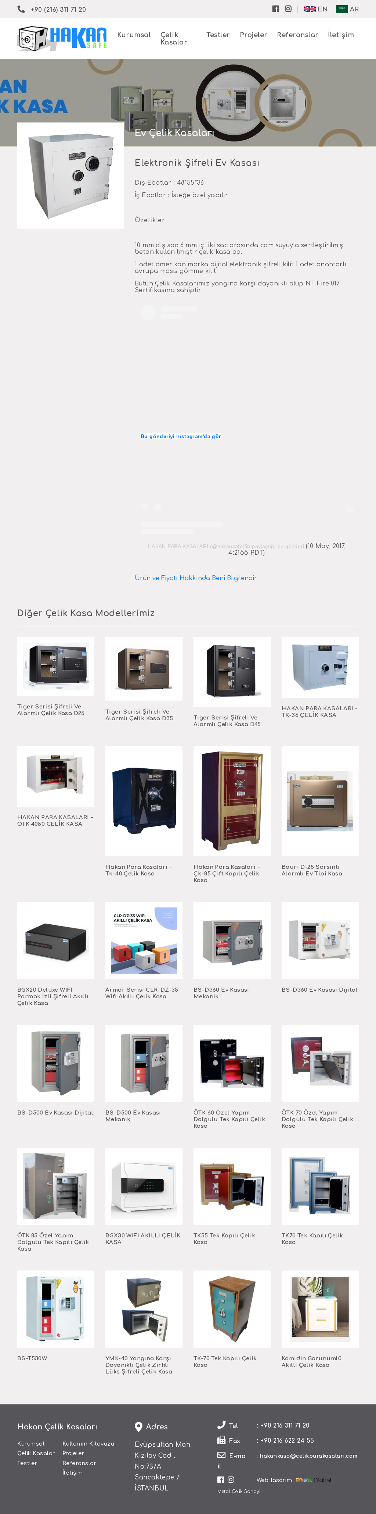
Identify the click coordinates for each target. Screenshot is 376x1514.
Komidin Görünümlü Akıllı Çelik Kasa (312, 1361)
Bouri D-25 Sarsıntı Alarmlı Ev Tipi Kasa (312, 870)
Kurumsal (134, 35)
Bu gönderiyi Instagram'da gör (181, 436)
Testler (218, 35)
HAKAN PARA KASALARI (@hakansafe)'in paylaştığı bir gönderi (226, 546)
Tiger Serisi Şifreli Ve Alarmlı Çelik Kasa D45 (227, 721)
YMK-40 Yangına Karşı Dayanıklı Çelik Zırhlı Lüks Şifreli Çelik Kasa (138, 1365)
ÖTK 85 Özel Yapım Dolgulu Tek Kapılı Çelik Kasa (53, 1242)
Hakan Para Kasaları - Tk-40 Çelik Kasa (138, 870)
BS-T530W (32, 1358)
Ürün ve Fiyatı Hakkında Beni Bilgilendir (196, 578)
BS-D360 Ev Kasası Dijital (320, 990)
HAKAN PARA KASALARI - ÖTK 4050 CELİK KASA (55, 820)
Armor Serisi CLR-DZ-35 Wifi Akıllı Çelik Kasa (141, 993)
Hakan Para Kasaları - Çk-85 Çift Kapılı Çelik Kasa (227, 874)
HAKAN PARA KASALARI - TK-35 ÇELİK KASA (320, 712)
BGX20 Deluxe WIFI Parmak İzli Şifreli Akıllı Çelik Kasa (52, 996)
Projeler (254, 35)
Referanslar (298, 35)
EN (322, 9)
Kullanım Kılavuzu (88, 1444)
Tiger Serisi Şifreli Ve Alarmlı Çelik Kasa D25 (51, 710)
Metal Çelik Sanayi (238, 1491)
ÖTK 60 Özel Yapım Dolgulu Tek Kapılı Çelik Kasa (229, 1119)
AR (353, 9)
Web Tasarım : (275, 1480)
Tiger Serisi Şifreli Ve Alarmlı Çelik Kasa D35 (139, 715)
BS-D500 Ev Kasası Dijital (55, 1113)
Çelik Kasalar (36, 1453)
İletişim (341, 35)
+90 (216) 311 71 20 (58, 9)
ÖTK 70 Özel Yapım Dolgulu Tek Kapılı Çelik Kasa (318, 1119)
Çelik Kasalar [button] (174, 38)
